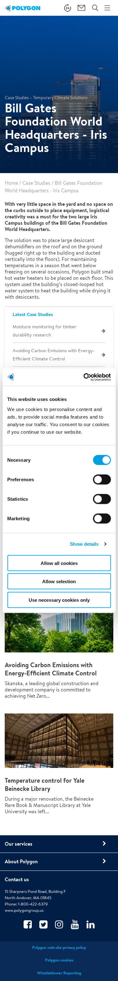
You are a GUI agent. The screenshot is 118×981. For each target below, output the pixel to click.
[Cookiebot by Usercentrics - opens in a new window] (84, 377)
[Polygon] (22, 8)
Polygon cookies (59, 960)
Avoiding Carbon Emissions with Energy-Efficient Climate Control (54, 354)
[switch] (102, 484)
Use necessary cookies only (59, 599)
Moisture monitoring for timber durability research (44, 331)
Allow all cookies (59, 563)
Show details (84, 544)
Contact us (17, 879)
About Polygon (21, 861)
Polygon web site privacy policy (59, 947)
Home (11, 183)
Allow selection (59, 581)
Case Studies (36, 183)
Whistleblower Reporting (59, 973)
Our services (18, 843)
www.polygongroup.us (24, 910)
